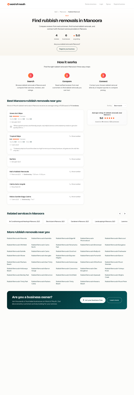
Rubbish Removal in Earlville (16, 251)
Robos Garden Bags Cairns (20, 197)
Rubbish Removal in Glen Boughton (89, 270)
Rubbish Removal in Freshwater (115, 251)
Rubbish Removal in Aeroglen (41, 255)
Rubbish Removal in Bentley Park (18, 275)
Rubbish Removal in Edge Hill (65, 238)
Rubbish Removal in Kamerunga (66, 262)
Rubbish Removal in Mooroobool (87, 239)
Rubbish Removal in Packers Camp (41, 282)
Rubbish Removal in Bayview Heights (65, 257)
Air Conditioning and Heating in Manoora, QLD (24, 221)
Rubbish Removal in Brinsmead (91, 245)
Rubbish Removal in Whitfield (17, 245)
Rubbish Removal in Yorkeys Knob (114, 270)
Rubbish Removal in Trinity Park (17, 281)
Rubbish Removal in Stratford (66, 251)
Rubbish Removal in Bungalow (115, 245)
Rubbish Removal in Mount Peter (116, 281)
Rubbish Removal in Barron (114, 255)
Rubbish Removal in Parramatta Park (66, 246)
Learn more (114, 300)
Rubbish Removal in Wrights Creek (114, 276)
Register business (119, 4)
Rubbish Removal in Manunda (17, 238)
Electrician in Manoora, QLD (55, 221)
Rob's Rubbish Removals (19, 172)
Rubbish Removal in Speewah (90, 275)
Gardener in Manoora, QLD (80, 221)
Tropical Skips (15, 136)
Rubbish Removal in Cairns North (40, 246)
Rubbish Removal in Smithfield (66, 275)
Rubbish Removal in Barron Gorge (41, 270)
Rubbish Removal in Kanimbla (41, 238)
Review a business (90, 4)
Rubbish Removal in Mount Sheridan (114, 263)
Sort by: (109, 105)
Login (101, 4)
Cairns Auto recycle (17, 184)
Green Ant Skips (16, 113)
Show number (76, 136)
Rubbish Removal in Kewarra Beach (90, 282)
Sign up (108, 4)
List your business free (94, 300)
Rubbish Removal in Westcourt (115, 238)
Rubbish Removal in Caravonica (66, 268)
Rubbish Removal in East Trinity (42, 262)
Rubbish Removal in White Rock (91, 262)
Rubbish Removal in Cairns (40, 251)
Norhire (13, 159)
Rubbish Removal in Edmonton (42, 275)
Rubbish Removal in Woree (16, 255)
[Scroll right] (125, 214)
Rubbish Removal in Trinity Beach (65, 282)
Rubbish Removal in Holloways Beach (17, 270)
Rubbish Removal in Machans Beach (16, 263)
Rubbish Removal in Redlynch (90, 251)
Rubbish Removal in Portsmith (91, 255)
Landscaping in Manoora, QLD (105, 221)
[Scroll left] (120, 214)
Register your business (67, 49)
